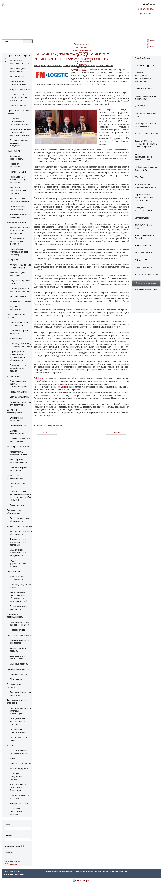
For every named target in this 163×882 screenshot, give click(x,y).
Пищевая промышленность (19, 635)
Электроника (13, 260)
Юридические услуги (19, 803)
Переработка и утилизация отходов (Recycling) (19, 252)
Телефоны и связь (18, 297)
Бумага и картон (17, 505)
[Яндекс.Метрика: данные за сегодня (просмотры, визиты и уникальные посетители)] (82, 880)
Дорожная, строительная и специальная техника (19, 121)
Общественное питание (21, 763)
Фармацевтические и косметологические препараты (19, 542)
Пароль (8, 835)
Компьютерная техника (20, 302)
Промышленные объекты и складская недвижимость (19, 180)
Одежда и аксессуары (19, 674)
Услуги (10, 745)
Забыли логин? (11, 864)
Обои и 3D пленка (18, 105)
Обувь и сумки (16, 679)
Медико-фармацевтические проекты (18, 564)
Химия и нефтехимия (16, 222)
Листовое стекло (17, 630)
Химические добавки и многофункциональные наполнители (20, 230)
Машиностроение (15, 338)
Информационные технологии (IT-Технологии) (18, 787)
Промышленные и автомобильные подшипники (18, 368)
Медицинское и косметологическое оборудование (18, 553)
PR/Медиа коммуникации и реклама (17, 777)
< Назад (47, 432)
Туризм (13, 758)
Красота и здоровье (19, 769)
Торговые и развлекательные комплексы (18, 191)
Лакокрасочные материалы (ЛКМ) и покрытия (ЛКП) (18, 98)
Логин (7, 824)
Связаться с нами (146, 9)
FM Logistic (39, 378)
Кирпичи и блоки (17, 77)
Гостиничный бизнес (19, 172)
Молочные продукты (19, 664)
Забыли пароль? (12, 861)
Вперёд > (116, 432)
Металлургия (13, 376)
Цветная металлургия (20, 397)
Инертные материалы (20, 90)
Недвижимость (13, 151)
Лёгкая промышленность (18, 669)
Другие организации (146, 283)
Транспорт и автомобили (18, 447)
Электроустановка (18, 426)
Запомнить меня (12, 846)
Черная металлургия (19, 392)
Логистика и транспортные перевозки (16, 811)
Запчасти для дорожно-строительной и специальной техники (20, 132)
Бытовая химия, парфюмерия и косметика (17, 241)
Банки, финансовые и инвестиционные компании (19, 722)
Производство (13, 571)
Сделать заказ (144, 14)
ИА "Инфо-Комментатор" (56, 425)
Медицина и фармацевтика (19, 526)
